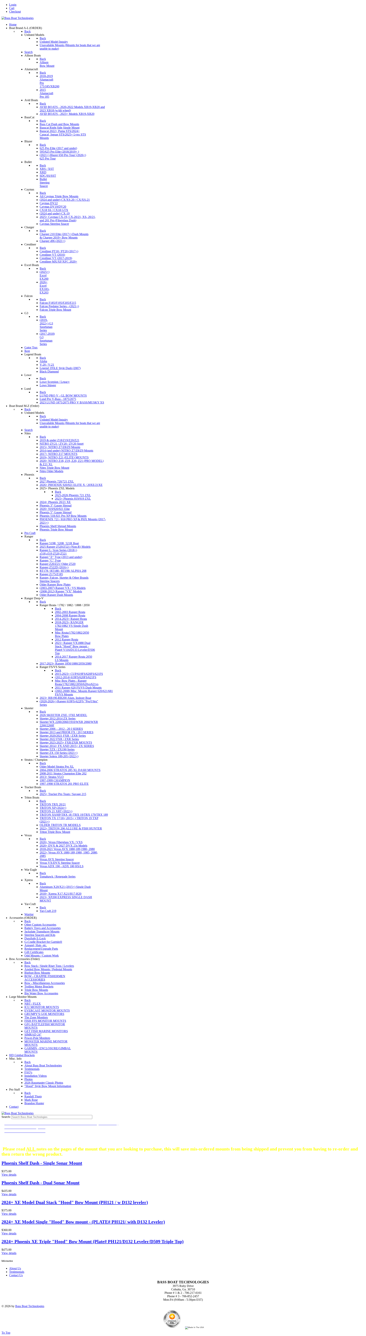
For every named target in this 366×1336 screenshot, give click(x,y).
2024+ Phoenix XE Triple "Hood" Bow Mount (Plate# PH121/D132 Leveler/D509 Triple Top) (93, 1241)
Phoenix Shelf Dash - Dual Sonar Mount (40, 1182)
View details (9, 1174)
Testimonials (16, 1271)
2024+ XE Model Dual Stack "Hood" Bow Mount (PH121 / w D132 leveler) (75, 1202)
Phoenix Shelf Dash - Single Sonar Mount (42, 1163)
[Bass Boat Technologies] (18, 18)
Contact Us (16, 1275)
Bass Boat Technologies (29, 1306)
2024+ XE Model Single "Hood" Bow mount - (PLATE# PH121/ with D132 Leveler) (83, 1221)
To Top (6, 1332)
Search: (6, 1116)
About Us (15, 1268)
